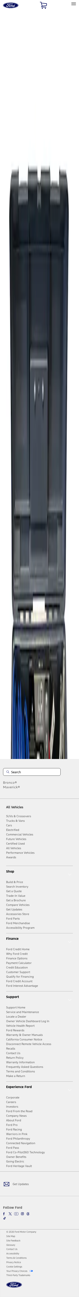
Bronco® (10, 782)
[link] (10, 1236)
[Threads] (28, 1213)
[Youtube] (16, 1213)
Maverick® (11, 787)
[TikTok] (4, 1218)
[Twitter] (10, 1213)
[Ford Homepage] (14, 1287)
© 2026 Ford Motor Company (21, 1232)
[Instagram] (22, 1213)
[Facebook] (4, 1213)
